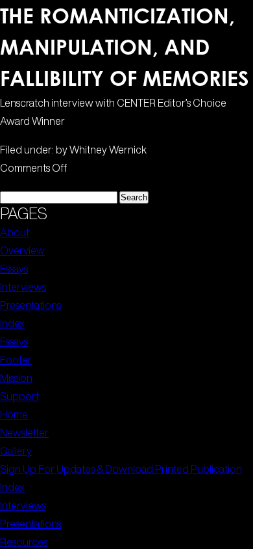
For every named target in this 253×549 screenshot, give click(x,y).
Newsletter (24, 432)
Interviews (23, 287)
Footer (16, 360)
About (14, 232)
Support (19, 396)
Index (12, 323)
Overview (22, 250)
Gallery (16, 451)
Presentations (30, 305)
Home (14, 414)
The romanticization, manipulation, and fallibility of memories (124, 46)
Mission (16, 378)
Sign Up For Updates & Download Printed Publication (121, 469)
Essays (14, 268)
